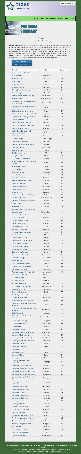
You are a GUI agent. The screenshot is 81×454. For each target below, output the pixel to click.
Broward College (17, 98)
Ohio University (16, 235)
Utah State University (18, 412)
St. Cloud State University (20, 275)
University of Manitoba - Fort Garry (23, 368)
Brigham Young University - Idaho (22, 266)
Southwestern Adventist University (22, 300)
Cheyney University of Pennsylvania (23, 125)
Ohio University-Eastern (19, 249)
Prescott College (17, 261)
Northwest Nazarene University (21, 232)
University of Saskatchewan (20, 395)
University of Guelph (18, 355)
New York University (18, 218)
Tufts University (16, 326)
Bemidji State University (19, 84)
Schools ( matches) (22, 65)
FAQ (64, 451)
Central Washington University (21, 122)
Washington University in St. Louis (22, 415)
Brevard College (17, 93)
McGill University (17, 203)
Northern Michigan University (21, 221)
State (62, 70)
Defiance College (17, 150)
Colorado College (17, 139)
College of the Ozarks (18, 289)
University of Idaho (18, 358)
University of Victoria (18, 401)
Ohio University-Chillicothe (20, 238)
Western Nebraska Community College (24, 421)
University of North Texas (20, 226)
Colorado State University (20, 141)
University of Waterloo (18, 404)
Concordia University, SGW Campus (23, 144)
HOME (36, 18)
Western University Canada (20, 407)
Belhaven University (18, 78)
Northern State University (20, 223)
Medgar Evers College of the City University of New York (22, 132)
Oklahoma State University (20, 252)
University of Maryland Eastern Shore (23, 374)
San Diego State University (20, 283)
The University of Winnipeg (20, 409)
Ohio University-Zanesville (20, 246)
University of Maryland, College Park (23, 371)
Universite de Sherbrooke (20, 398)
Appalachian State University (21, 73)
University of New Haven (19, 387)
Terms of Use (66, 449)
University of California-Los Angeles (23, 332)
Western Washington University (21, 424)
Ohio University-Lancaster (20, 243)
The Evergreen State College (21, 159)
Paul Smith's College (18, 258)
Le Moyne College (17, 192)
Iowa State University (18, 183)
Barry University (17, 76)
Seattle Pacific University (19, 292)
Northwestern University (19, 229)
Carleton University (18, 120)
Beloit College (16, 81)
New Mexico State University (21, 215)
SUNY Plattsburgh (17, 313)
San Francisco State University (21, 286)
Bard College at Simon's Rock (21, 295)
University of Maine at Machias (21, 365)
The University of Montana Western (23, 418)
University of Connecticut (19, 344)
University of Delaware (19, 346)
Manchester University (19, 198)
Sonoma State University (19, 298)
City (46, 70)
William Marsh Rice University (21, 263)
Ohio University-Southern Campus (22, 241)
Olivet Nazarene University (20, 255)
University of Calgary (18, 329)
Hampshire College (18, 175)
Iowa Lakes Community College (22, 181)
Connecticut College (18, 147)
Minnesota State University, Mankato (23, 201)
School (14, 70)
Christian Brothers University (21, 128)
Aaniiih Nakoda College (19, 166)
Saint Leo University (18, 278)
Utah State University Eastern (21, 432)
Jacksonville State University (21, 186)
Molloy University (17, 212)
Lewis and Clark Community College (23, 195)
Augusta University (18, 206)
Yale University (16, 427)
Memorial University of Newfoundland (23, 209)
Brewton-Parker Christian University (23, 96)
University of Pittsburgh (19, 392)
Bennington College (18, 87)
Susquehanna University (19, 321)
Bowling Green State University (21, 90)
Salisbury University (18, 280)
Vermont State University (19, 435)
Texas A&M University (18, 324)
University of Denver (18, 349)
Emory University (17, 156)
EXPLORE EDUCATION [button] (65, 18)
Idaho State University (19, 178)
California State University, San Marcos (24, 117)
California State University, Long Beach (24, 114)
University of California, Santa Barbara (24, 338)
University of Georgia (18, 352)
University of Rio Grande (19, 269)
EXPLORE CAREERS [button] (48, 18)
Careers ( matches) (22, 61)
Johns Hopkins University (20, 189)
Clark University (17, 136)
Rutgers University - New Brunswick (23, 272)
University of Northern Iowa (20, 389)
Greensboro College (18, 172)
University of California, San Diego (22, 335)
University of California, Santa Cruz (23, 341)
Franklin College (17, 169)
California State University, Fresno (22, 111)
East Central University (19, 153)
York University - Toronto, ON (21, 429)
